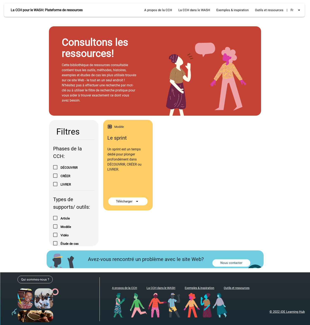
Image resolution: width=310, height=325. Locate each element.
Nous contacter (231, 263)
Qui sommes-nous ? (35, 279)
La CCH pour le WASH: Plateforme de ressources (47, 10)
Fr (296, 10)
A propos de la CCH (158, 10)
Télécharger (128, 201)
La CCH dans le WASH (194, 10)
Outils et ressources (269, 10)
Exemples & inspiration (232, 10)
